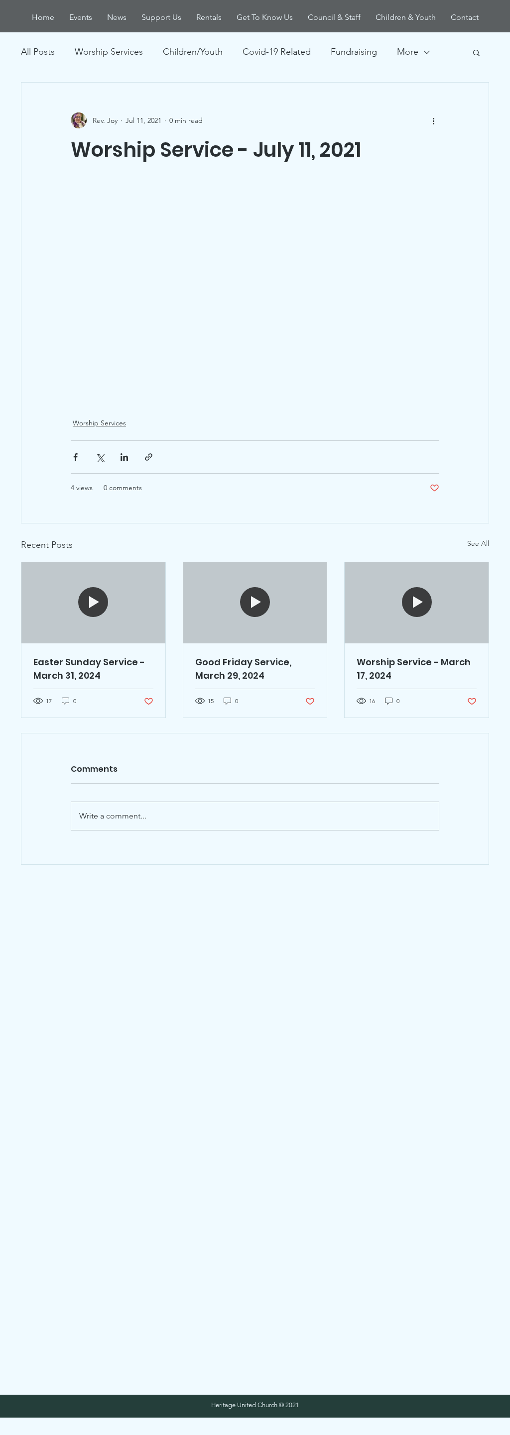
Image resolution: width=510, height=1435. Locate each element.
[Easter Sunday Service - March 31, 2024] (93, 602)
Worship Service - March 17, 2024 (414, 669)
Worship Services (109, 51)
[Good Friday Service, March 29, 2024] (255, 602)
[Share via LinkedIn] (124, 457)
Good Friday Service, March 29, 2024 (243, 669)
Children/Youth (193, 51)
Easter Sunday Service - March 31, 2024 (89, 669)
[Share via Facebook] (75, 457)
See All (478, 543)
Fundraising (354, 51)
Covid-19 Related (277, 51)
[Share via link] (148, 457)
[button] (476, 52)
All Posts (38, 51)
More (407, 51)
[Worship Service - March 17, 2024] (417, 602)
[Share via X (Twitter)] (100, 457)
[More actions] (433, 120)
